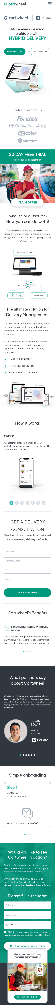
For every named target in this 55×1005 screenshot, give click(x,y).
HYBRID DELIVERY (20, 359)
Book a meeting (12, 51)
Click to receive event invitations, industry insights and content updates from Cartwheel (27, 933)
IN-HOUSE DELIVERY (21, 366)
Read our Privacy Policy (37, 885)
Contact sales (38, 51)
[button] (23, 651)
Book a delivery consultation (27, 946)
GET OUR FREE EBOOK (27, 997)
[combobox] (7, 925)
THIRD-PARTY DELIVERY (24, 372)
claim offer (27, 202)
